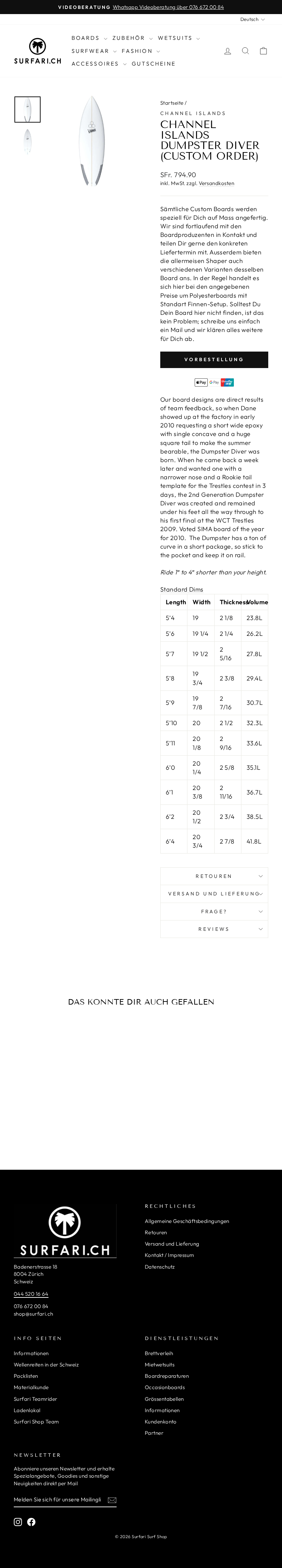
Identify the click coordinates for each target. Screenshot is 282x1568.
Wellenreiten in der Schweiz (46, 1364)
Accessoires (96, 63)
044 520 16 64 (31, 1294)
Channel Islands (193, 113)
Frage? (214, 911)
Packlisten (26, 1376)
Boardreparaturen (167, 1376)
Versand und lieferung (214, 894)
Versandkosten (216, 183)
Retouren (214, 876)
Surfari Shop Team (36, 1421)
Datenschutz (160, 1266)
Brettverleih (159, 1353)
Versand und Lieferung (172, 1243)
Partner (154, 1433)
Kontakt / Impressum (169, 1255)
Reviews (214, 929)
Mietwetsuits (159, 1364)
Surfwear (92, 50)
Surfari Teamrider (35, 1399)
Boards (87, 37)
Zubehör (130, 37)
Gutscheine (154, 63)
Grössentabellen (164, 1399)
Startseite (172, 103)
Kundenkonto (161, 1421)
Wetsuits (176, 37)
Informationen (31, 1353)
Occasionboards (165, 1387)
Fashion (138, 50)
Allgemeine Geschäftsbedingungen (187, 1221)
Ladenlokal (27, 1410)
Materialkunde (31, 1387)
